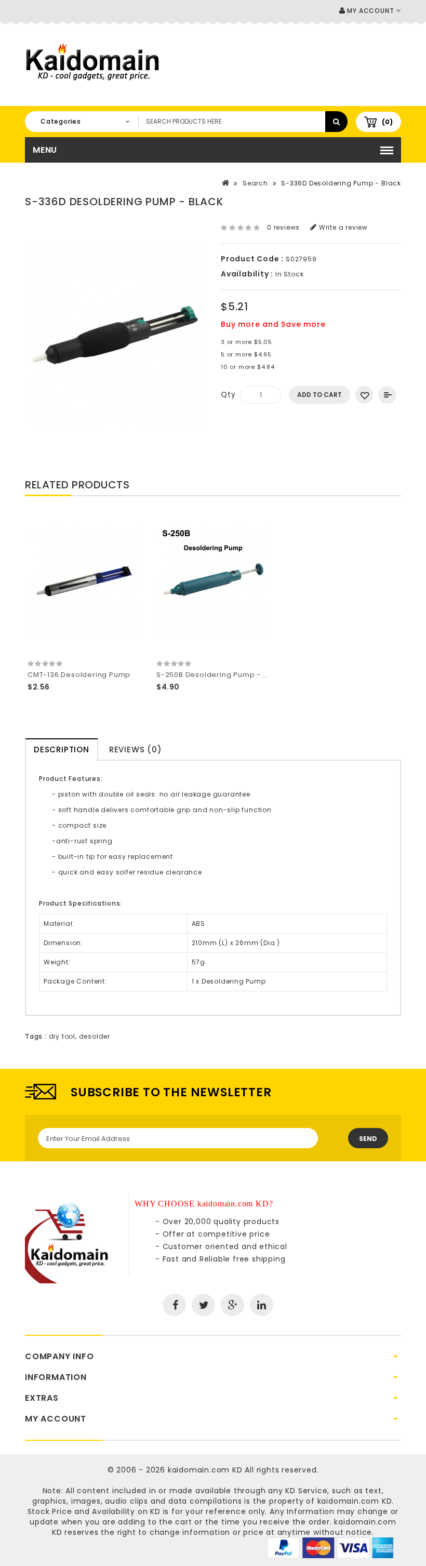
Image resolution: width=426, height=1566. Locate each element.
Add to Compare (387, 395)
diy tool (62, 1036)
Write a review (342, 227)
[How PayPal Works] (330, 1547)
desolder (94, 1036)
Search (255, 183)
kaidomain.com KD (205, 1470)
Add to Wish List (364, 395)
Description (61, 749)
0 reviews (283, 227)
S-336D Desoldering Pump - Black (341, 183)
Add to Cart (319, 394)
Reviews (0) (135, 749)
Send (368, 1138)
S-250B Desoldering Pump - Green (221, 675)
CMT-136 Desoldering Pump (79, 675)
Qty (228, 394)
